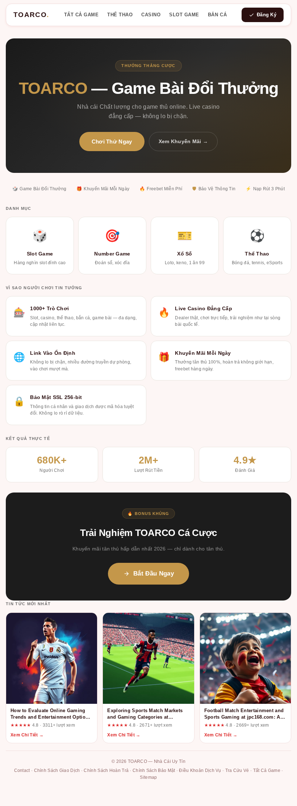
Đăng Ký (266, 14)
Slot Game (184, 14)
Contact (22, 770)
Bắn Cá (217, 14)
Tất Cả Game (81, 14)
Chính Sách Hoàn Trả (106, 770)
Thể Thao (120, 14)
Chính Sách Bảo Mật (154, 770)
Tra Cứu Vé (237, 770)
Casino (150, 14)
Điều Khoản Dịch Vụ (200, 770)
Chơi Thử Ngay (112, 141)
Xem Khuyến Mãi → (183, 141)
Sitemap (148, 777)
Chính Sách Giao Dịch (57, 770)
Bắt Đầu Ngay (153, 573)
